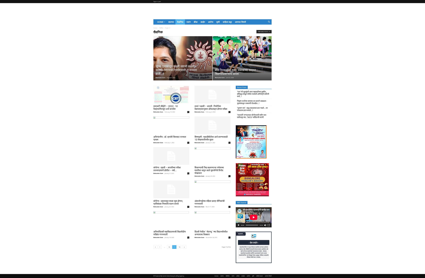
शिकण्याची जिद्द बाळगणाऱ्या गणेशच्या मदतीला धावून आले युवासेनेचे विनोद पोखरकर (209, 170)
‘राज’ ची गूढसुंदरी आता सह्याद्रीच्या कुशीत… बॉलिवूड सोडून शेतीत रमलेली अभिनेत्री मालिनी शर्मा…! (253, 93)
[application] (254, 217)
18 (179, 247)
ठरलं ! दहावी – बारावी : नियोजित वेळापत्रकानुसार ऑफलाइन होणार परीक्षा (211, 107)
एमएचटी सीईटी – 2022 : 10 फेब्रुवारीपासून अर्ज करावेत (165, 107)
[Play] (239, 225)
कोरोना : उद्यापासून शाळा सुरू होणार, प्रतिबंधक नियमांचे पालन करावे (168, 202)
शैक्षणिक (180, 22)
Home (160, 22)
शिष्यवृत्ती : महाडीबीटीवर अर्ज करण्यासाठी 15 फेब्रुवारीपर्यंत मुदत (211, 138)
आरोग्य (210, 22)
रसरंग (188, 22)
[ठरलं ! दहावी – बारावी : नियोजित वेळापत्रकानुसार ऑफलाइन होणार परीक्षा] (212, 94)
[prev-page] (155, 247)
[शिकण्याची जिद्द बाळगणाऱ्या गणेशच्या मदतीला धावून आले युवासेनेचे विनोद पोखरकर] (212, 156)
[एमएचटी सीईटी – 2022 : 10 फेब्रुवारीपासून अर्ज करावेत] (171, 94)
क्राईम (203, 22)
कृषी (218, 22)
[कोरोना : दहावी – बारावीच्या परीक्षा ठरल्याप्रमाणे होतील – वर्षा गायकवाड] (171, 156)
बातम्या (171, 22)
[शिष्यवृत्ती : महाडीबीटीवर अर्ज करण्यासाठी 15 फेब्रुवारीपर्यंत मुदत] (212, 125)
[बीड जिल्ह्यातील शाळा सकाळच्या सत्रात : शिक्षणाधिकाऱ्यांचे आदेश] (242, 54)
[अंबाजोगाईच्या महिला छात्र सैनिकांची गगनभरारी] (212, 189)
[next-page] (184, 247)
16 (169, 247)
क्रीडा (196, 22)
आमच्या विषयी (240, 22)
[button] (269, 22)
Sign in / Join (157, 1)
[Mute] (265, 225)
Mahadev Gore (160, 77)
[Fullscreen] (269, 225)
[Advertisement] (231, 11)
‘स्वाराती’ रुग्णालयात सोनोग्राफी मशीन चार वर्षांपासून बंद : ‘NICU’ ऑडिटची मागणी (251, 116)
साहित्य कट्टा (227, 22)
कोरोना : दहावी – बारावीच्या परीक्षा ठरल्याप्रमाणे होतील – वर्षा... (167, 169)
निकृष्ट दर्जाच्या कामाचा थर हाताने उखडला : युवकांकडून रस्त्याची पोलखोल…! (252, 102)
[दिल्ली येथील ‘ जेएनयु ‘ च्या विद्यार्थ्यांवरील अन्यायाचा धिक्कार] (212, 220)
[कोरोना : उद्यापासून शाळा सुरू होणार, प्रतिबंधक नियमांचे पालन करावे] (171, 189)
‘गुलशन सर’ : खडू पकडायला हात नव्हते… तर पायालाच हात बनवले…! (252, 109)
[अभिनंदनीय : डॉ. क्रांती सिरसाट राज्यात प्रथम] (171, 125)
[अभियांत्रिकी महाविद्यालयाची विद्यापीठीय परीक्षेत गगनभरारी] (171, 220)
